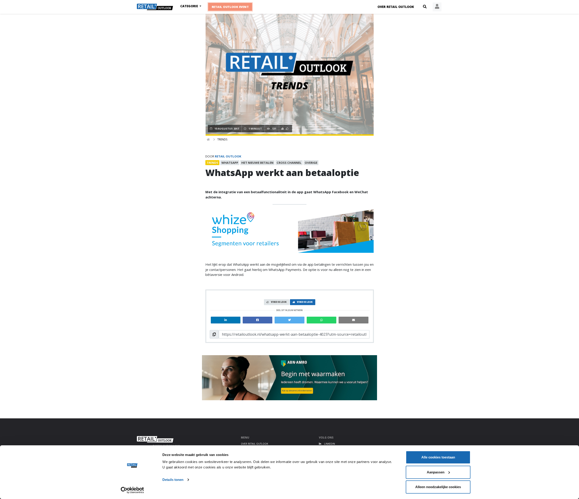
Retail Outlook (228, 156)
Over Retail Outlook (395, 7)
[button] (424, 6)
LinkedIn (329, 443)
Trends (222, 139)
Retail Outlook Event (230, 7)
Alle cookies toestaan (438, 457)
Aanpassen (435, 472)
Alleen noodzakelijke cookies (438, 487)
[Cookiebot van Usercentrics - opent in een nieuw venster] (132, 490)
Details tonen (172, 480)
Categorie (189, 6)
